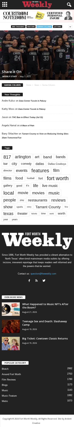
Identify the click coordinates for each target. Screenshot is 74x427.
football (30, 178)
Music (5, 390)
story (29, 207)
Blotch (5, 369)
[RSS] (37, 281)
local (8, 193)
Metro (5, 401)
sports (20, 207)
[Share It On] (37, 55)
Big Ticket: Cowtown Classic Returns (45, 338)
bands (61, 157)
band (47, 157)
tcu (66, 206)
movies (38, 193)
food (19, 178)
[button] (68, 5)
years (15, 219)
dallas (40, 164)
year (5, 219)
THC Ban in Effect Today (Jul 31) (27, 117)
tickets (34, 214)
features (40, 170)
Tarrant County (48, 207)
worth (61, 213)
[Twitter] (44, 281)
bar (5, 163)
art (37, 157)
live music (50, 186)
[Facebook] (30, 281)
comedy (26, 163)
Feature (31, 26)
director (7, 170)
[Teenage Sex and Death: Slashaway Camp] (11, 326)
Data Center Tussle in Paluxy (32, 101)
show (8, 207)
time (43, 213)
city (14, 164)
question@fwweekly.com (43, 273)
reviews (58, 200)
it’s (27, 185)
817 (7, 157)
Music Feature (9, 395)
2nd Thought (18, 26)
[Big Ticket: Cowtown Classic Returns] (11, 343)
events (21, 170)
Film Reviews (9, 379)
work (52, 214)
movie (23, 192)
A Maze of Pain (27, 125)
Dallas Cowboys (57, 163)
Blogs (5, 385)
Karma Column (44, 26)
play (22, 200)
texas (8, 213)
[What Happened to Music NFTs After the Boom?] (11, 309)
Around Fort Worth (11, 374)
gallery (7, 185)
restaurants (37, 200)
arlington (23, 157)
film (56, 170)
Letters (57, 26)
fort (40, 178)
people (9, 200)
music (54, 192)
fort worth (58, 178)
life (35, 185)
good (19, 185)
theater (22, 213)
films (7, 178)
